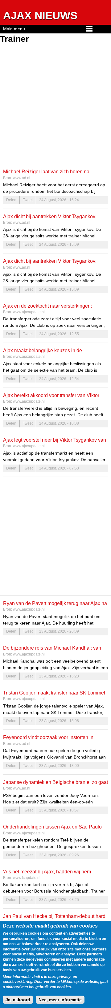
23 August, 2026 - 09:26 (59, 855)
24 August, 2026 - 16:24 (59, 200)
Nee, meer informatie (60, 999)
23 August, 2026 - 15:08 (59, 721)
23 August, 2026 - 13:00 (59, 766)
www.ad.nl (21, 178)
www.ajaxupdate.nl (29, 312)
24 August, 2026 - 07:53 (59, 468)
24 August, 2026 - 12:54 (59, 379)
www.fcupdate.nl (26, 878)
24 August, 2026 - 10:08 (59, 423)
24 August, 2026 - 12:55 (59, 334)
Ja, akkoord (18, 999)
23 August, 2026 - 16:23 (59, 676)
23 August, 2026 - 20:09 (59, 631)
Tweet (28, 200)
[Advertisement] (55, 104)
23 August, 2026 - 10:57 (59, 810)
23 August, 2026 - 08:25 (59, 900)
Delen (11, 200)
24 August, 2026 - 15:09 (59, 244)
